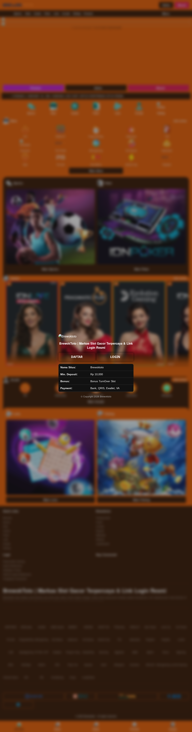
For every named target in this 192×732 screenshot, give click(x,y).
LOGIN (115, 357)
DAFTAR (77, 357)
